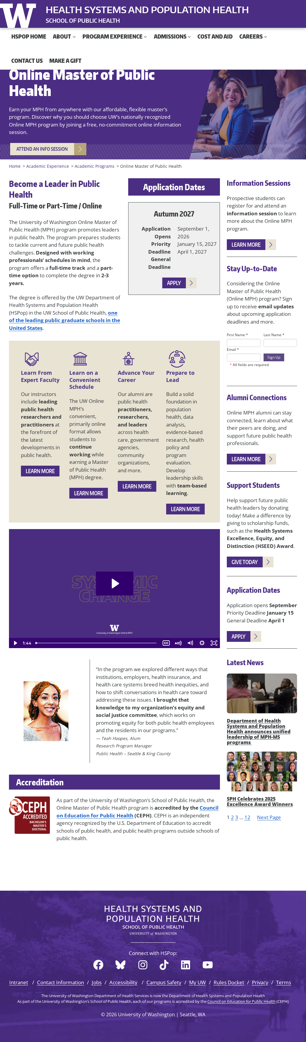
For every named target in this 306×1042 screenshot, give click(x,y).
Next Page (269, 817)
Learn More (40, 470)
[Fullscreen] (214, 643)
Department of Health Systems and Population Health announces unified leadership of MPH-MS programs (258, 731)
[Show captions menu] (166, 643)
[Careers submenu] (265, 36)
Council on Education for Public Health (241, 1001)
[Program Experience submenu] (145, 36)
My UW (197, 982)
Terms (283, 982)
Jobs (97, 982)
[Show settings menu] (202, 643)
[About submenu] (74, 36)
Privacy (260, 982)
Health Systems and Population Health (147, 9)
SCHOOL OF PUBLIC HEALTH (83, 20)
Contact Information (60, 982)
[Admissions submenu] (189, 36)
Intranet (18, 982)
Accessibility (123, 982)
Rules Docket (229, 982)
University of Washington (19, 14)
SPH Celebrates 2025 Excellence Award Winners (260, 801)
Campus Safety (163, 982)
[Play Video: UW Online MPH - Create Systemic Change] (114, 583)
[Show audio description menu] (178, 643)
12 (247, 817)
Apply (174, 282)
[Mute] (190, 643)
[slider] (96, 643)
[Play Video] (15, 643)
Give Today (245, 561)
